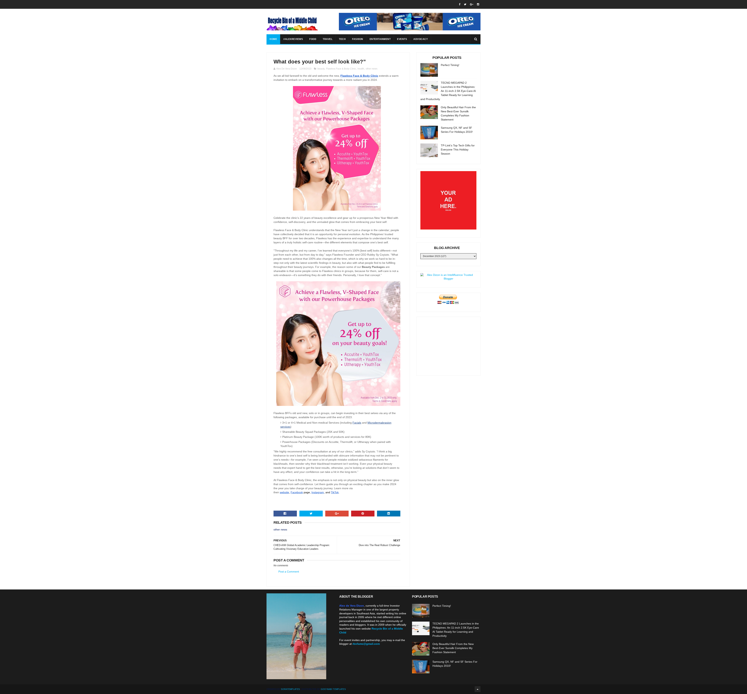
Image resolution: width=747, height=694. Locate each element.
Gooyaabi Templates (333, 689)
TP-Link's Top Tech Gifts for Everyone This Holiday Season (458, 149)
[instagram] (478, 4)
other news (371, 68)
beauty (320, 68)
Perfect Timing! (450, 65)
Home (273, 39)
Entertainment (380, 39)
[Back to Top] (477, 689)
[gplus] (472, 4)
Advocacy (420, 39)
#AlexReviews (293, 39)
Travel (327, 39)
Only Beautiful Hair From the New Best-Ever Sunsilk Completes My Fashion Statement (453, 648)
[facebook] (460, 4)
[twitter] (465, 4)
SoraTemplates (290, 689)
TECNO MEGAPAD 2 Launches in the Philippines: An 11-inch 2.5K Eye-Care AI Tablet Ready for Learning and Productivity (448, 91)
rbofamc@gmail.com (366, 643)
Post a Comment (288, 571)
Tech (342, 39)
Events (402, 39)
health (361, 68)
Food (312, 39)
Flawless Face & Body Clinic (341, 68)
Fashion (357, 39)
